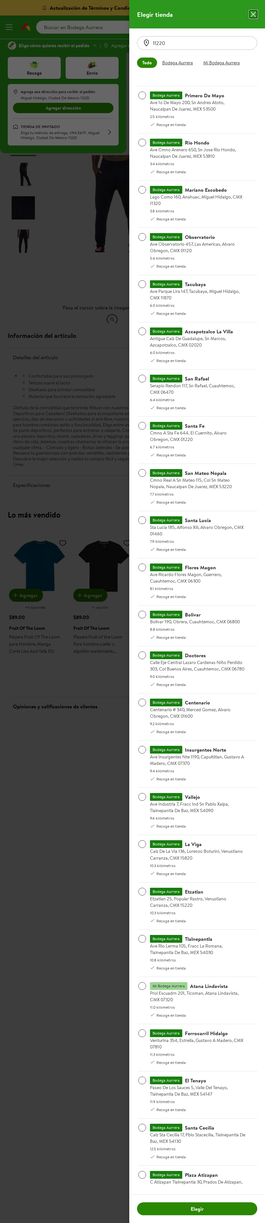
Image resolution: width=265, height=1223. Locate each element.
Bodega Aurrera (177, 62)
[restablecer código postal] (146, 43)
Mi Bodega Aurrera (221, 62)
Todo (147, 62)
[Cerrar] (253, 14)
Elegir (197, 1208)
